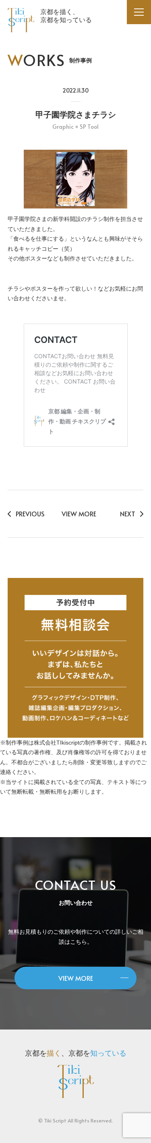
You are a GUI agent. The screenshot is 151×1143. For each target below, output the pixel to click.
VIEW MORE (79, 513)
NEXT (127, 513)
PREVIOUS (30, 513)
